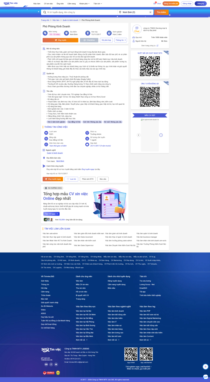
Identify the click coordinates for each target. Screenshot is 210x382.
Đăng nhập (187, 3)
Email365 (143, 288)
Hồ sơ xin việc (81, 292)
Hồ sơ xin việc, (46, 257)
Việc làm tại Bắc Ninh (84, 336)
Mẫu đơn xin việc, (110, 257)
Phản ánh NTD (88, 179)
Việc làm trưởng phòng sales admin (118, 240)
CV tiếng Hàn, (83, 257)
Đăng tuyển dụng (115, 281)
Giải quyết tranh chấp (49, 302)
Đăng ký (200, 3)
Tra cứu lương (145, 281)
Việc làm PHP (145, 311)
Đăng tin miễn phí (171, 3)
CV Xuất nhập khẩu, (153, 260)
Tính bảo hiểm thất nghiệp (150, 295)
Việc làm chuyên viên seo (150, 322)
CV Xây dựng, (129, 260)
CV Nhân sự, (92, 260)
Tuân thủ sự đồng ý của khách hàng (55, 321)
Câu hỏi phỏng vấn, (48, 260)
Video (43, 310)
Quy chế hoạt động (48, 324)
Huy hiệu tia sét (47, 317)
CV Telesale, (152, 264)
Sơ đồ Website (47, 306)
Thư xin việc (81, 288)
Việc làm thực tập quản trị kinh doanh (57, 237)
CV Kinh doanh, (74, 260)
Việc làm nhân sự (115, 325)
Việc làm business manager (146, 237)
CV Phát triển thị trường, (114, 264)
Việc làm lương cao (115, 333)
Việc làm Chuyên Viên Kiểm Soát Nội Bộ (120, 245)
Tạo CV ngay (50, 214)
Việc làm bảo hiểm (115, 318)
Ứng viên (60, 4)
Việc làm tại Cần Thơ (84, 329)
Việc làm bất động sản (117, 315)
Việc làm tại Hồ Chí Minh (86, 315)
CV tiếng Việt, (71, 257)
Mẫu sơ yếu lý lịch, (141, 257)
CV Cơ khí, (140, 260)
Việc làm (36, 4)
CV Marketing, (116, 260)
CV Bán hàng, (104, 260)
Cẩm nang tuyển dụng (116, 284)
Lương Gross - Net (147, 284)
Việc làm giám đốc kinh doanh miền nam (89, 233)
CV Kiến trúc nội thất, (72, 264)
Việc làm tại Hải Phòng (85, 322)
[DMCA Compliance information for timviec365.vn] (58, 373)
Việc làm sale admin (50, 233)
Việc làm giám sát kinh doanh (116, 233)
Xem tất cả (80, 340)
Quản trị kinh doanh (55, 153)
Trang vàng (80, 299)
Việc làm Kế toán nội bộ (149, 315)
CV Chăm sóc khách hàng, (92, 264)
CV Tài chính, (46, 268)
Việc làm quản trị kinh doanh (147, 233)
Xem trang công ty (148, 46)
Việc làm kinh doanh (116, 311)
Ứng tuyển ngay (88, 169)
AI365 (43, 313)
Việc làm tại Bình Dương (85, 325)
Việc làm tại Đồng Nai (84, 333)
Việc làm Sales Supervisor (84, 245)
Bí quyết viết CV (82, 295)
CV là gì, (152, 257)
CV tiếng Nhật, (96, 257)
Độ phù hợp (106, 40)
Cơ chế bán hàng (48, 328)
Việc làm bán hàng (115, 329)
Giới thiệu (45, 281)
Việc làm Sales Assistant (83, 237)
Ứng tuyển (62, 40)
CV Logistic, (57, 268)
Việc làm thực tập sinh (149, 329)
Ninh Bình (60, 161)
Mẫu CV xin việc (82, 284)
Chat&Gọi (91, 40)
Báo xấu (103, 179)
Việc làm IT (112, 322)
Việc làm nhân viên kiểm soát (85, 240)
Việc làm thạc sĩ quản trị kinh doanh (118, 237)
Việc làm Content (147, 336)
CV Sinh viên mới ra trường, (51, 264)
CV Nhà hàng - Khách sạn (74, 268)
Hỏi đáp (44, 288)
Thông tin (120, 40)
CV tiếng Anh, (59, 257)
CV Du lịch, (129, 264)
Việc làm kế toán (114, 336)
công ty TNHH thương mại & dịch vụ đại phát (155, 29)
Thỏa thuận (45, 295)
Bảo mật (44, 299)
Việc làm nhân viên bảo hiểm (151, 333)
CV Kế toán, (62, 260)
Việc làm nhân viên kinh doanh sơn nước (151, 240)
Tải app (142, 292)
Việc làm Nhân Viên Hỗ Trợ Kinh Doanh (57, 240)
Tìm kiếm (161, 12)
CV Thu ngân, (140, 264)
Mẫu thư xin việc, (125, 257)
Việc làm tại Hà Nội (83, 311)
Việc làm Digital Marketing (150, 318)
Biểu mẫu (111, 288)
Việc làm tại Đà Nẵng (84, 318)
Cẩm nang (71, 4)
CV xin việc (48, 4)
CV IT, (84, 260)
